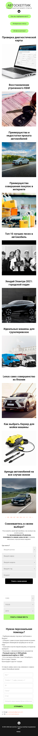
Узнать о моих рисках (19, 581)
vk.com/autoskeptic (12, 714)
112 (30, 517)
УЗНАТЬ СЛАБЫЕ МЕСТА (19, 617)
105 (8, 517)
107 (14, 517)
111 (27, 517)
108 (17, 517)
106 (11, 517)
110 (24, 517)
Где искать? (6, 545)
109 (20, 517)
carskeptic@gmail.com (15, 712)
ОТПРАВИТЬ (18, 706)
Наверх (18, 731)
